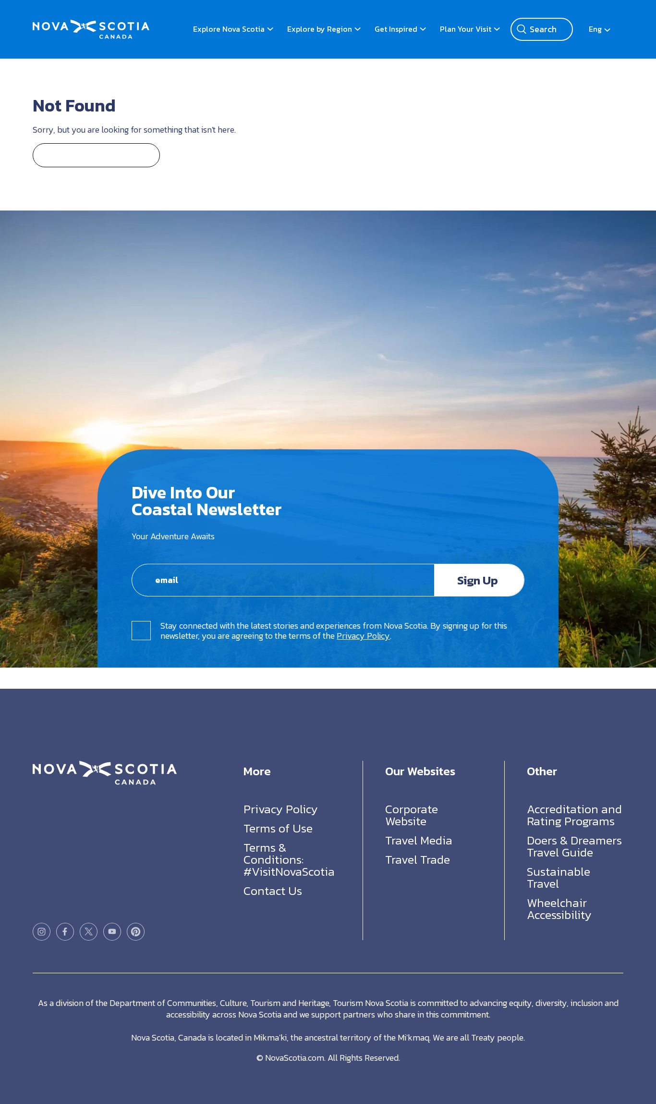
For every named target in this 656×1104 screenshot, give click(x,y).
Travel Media (418, 840)
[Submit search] (521, 29)
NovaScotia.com (294, 1057)
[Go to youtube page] (112, 932)
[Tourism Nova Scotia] (91, 24)
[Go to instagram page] (41, 932)
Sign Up (477, 580)
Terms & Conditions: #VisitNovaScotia (289, 859)
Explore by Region (319, 29)
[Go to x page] (88, 932)
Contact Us (272, 890)
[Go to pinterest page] (136, 932)
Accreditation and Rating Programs (574, 815)
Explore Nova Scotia (229, 29)
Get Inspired (396, 29)
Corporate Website (411, 815)
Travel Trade (417, 859)
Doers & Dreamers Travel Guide (574, 846)
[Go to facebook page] (65, 932)
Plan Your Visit (465, 29)
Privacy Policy (363, 635)
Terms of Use (278, 828)
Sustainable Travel (558, 877)
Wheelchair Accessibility (559, 908)
